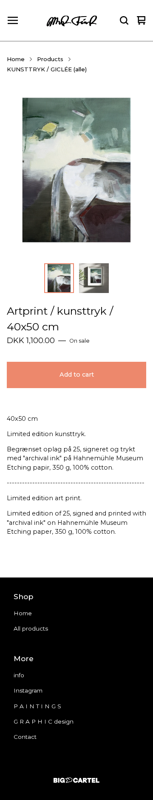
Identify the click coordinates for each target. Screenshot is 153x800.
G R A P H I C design (44, 721)
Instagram (28, 690)
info (19, 675)
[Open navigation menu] (12, 20)
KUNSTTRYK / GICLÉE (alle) (47, 69)
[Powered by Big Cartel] (76, 780)
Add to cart (77, 374)
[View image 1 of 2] (59, 278)
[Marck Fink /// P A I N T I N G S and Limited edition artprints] (72, 20)
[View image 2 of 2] (94, 278)
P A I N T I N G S (37, 706)
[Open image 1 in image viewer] (76, 171)
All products (31, 628)
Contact (25, 736)
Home (16, 59)
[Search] (124, 20)
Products (50, 59)
